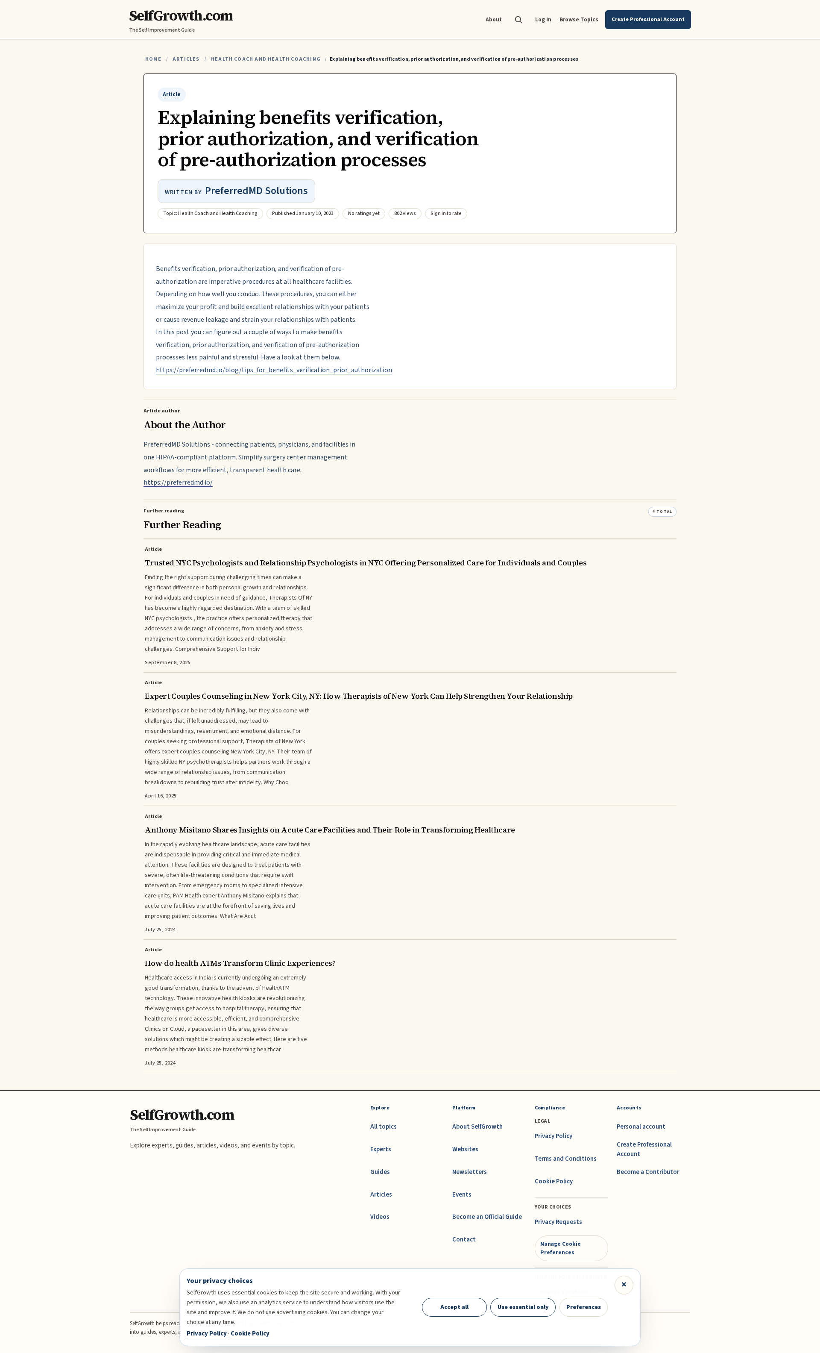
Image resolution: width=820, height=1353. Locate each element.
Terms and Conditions (566, 1158)
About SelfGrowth (477, 1126)
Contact (464, 1239)
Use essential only (523, 1307)
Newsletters (469, 1172)
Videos (380, 1216)
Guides (380, 1172)
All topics (383, 1126)
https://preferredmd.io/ (178, 482)
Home (153, 59)
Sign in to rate (446, 213)
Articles (186, 59)
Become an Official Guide (487, 1216)
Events (462, 1194)
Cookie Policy (554, 1181)
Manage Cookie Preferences (560, 1248)
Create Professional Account (644, 1149)
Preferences (583, 1307)
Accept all (454, 1307)
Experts (380, 1149)
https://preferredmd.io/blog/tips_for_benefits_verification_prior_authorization (274, 370)
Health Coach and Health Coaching (265, 59)
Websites (465, 1149)
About (494, 19)
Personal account (641, 1126)
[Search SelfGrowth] (518, 19)
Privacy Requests (558, 1222)
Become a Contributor (648, 1172)
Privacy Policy (553, 1136)
